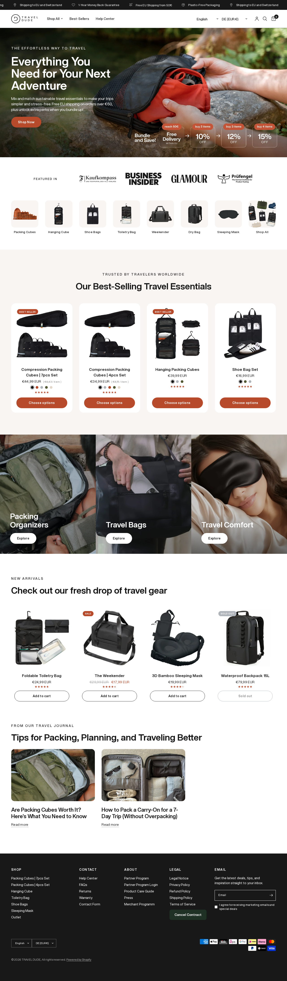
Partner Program (136, 878)
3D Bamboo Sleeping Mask (177, 675)
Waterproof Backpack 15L (245, 675)
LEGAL (175, 869)
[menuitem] (54, 19)
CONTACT (88, 869)
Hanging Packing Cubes (177, 369)
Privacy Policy (180, 884)
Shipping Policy (181, 897)
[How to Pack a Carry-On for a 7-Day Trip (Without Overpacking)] (143, 775)
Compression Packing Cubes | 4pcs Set (109, 372)
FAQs (83, 884)
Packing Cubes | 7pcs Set (30, 878)
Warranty (85, 897)
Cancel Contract (188, 914)
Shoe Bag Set (245, 369)
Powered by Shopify (78, 959)
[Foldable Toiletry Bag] (41, 638)
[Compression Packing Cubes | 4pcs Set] (109, 334)
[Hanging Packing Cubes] (177, 334)
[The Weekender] (109, 638)
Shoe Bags (19, 904)
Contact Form (89, 904)
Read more (19, 824)
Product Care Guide (139, 891)
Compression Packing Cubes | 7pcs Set (41, 372)
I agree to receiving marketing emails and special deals (246, 907)
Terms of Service (183, 904)
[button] (26, 122)
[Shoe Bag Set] (245, 334)
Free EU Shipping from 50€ (136, 5)
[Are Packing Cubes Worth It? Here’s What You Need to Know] (53, 775)
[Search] (265, 19)
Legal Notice (179, 878)
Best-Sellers (79, 18)
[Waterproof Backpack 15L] (245, 638)
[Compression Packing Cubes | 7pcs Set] (41, 334)
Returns (85, 891)
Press (128, 897)
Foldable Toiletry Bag (41, 675)
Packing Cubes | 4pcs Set (30, 884)
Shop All (53, 18)
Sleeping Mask (22, 910)
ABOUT (130, 869)
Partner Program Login (141, 884)
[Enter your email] (271, 895)
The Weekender (110, 675)
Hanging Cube (22, 891)
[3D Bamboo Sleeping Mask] (177, 638)
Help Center (105, 18)
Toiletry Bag (20, 897)
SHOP (16, 869)
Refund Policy (180, 891)
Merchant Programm (139, 904)
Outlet (16, 917)
